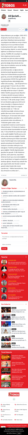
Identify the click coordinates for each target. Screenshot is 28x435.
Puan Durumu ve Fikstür (6, 415)
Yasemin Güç (12, 18)
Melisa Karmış (12, 281)
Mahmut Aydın (12, 267)
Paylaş (4, 29)
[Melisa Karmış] (4, 282)
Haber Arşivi (19, 419)
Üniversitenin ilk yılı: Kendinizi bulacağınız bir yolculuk (16, 290)
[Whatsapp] (14, 399)
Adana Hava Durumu (22, 404)
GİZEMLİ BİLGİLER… (8, 220)
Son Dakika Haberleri (7, 419)
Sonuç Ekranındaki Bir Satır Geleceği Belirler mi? (15, 297)
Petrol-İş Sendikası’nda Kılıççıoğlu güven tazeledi (18, 346)
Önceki (4, 175)
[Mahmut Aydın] (4, 269)
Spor (26, 10)
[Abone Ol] (26, 29)
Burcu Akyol (12, 288)
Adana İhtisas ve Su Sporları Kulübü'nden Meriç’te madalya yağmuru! (19, 325)
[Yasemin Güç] (3, 16)
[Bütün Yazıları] (26, 188)
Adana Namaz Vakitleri (5, 410)
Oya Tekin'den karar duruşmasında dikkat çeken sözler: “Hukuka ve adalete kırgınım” (19, 332)
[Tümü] (26, 257)
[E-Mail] (9, 21)
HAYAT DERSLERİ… (8, 223)
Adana (13, 343)
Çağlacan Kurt (12, 274)
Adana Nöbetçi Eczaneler (5, 405)
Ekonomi (15, 10)
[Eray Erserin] (4, 296)
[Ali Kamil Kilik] (4, 262)
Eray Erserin (12, 295)
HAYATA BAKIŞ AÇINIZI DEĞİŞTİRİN (12, 216)
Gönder (4, 248)
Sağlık (22, 10)
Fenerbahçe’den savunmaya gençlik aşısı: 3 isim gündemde (19, 339)
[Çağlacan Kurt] (4, 276)
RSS (4, 427)
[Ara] (23, 5)
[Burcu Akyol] (4, 289)
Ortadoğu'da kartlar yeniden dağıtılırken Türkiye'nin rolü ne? (16, 269)
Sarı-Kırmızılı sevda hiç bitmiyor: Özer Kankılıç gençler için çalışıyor (17, 262)
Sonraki (23, 175)
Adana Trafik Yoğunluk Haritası (21, 410)
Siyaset (10, 10)
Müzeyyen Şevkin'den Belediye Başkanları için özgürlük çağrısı (19, 311)
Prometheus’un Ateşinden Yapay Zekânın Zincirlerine (16, 283)
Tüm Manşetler (19, 414)
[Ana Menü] (25, 5)
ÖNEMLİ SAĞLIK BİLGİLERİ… (10, 209)
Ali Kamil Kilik (12, 260)
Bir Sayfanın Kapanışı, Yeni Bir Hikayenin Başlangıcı (16, 276)
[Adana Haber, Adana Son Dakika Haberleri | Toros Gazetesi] (8, 5)
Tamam (19, 433)
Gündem (3, 10)
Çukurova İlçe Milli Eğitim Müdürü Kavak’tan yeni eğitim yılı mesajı (18, 318)
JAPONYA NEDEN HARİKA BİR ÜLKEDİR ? (14, 196)
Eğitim (13, 315)
